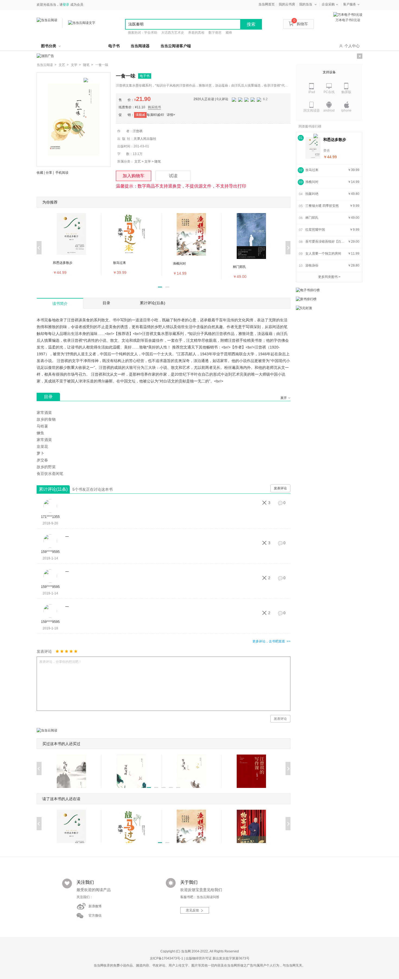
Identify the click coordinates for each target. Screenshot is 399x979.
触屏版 (346, 92)
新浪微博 (95, 906)
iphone (346, 110)
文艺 (137, 161)
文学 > (76, 65)
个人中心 (352, 46)
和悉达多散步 (334, 139)
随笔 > (88, 65)
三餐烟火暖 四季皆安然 (322, 206)
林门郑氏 (311, 218)
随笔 (157, 161)
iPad (311, 92)
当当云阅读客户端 (175, 46)
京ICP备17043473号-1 (166, 958)
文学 (147, 161)
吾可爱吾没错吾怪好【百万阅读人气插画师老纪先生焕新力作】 (325, 241)
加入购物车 (133, 175)
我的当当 (305, 4)
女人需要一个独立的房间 (323, 253)
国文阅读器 (311, 110)
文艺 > (64, 65)
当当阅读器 (140, 46)
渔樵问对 (311, 182)
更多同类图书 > (329, 277)
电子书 (114, 46)
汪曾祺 (137, 131)
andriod (329, 110)
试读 (173, 175)
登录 (66, 5)
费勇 (326, 151)
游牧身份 (311, 265)
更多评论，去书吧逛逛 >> (271, 641)
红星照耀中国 (315, 230)
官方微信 (95, 915)
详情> (171, 115)
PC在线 (329, 92)
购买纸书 (154, 107)
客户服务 (349, 4)
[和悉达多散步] (313, 148)
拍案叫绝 (311, 194)
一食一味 (101, 65)
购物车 (300, 24)
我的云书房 (287, 4)
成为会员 (76, 5)
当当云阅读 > (46, 65)
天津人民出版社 (145, 139)
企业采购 (328, 4)
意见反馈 (192, 910)
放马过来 (311, 170)
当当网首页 (266, 4)
